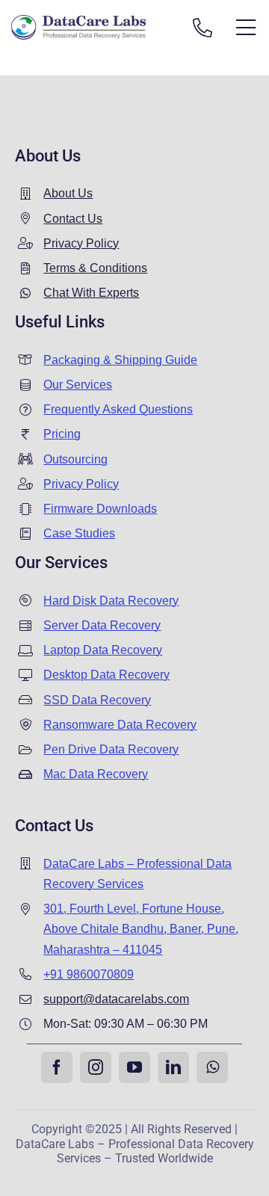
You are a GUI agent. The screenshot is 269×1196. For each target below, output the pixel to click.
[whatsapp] (212, 1067)
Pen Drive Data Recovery (111, 749)
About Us (68, 193)
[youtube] (134, 1067)
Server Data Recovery (102, 625)
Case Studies (79, 533)
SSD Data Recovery (97, 700)
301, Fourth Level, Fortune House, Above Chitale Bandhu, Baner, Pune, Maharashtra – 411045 (140, 928)
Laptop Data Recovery (102, 650)
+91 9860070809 (88, 974)
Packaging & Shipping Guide (120, 360)
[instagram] (95, 1067)
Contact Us (72, 218)
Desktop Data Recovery (106, 674)
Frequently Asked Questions (118, 409)
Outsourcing (75, 459)
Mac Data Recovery (95, 774)
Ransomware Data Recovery (120, 724)
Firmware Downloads (100, 508)
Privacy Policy (81, 243)
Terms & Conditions (95, 268)
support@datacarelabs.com (116, 999)
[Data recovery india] (92, 27)
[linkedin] (173, 1067)
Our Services (77, 384)
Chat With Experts (91, 292)
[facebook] (56, 1067)
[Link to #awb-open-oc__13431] (246, 27)
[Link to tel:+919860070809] (202, 27)
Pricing (62, 434)
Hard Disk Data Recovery (111, 600)
